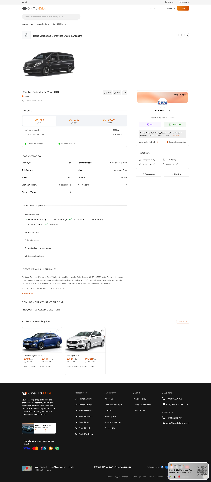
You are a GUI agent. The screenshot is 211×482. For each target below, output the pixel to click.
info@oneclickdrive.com (177, 404)
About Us (109, 399)
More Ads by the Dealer (147, 142)
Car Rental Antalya (84, 404)
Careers (108, 410)
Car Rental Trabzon (84, 434)
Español (160, 477)
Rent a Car (154, 8)
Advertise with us (113, 422)
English (110, 477)
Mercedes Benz (120, 170)
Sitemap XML (111, 416)
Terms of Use (139, 410)
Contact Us (110, 428)
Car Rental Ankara (83, 399)
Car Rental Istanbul (84, 416)
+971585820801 (174, 399)
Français (125, 477)
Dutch (134, 477)
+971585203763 (174, 418)
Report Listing (150, 174)
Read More (26, 293)
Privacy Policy (139, 399)
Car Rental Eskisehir (84, 410)
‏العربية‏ (117, 477)
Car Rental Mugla (83, 428)
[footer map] (27, 468)
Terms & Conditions (142, 404)
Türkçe (151, 477)
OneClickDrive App (113, 404)
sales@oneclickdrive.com (177, 423)
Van (69, 162)
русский (142, 477)
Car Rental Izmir (82, 422)
